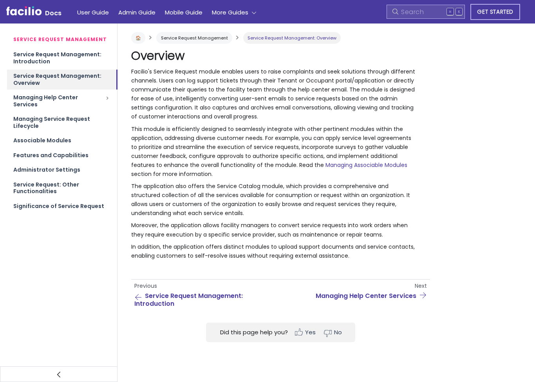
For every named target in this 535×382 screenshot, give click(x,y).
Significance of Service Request (58, 206)
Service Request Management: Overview (57, 79)
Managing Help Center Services (45, 100)
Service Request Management (194, 38)
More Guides (230, 12)
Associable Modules (42, 140)
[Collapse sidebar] (58, 374)
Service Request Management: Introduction (57, 57)
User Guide (93, 12)
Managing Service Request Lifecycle (51, 122)
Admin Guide (136, 12)
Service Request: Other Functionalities (46, 188)
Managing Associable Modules (366, 165)
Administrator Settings (46, 170)
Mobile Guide (183, 12)
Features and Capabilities (51, 155)
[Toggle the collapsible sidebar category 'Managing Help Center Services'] (107, 101)
